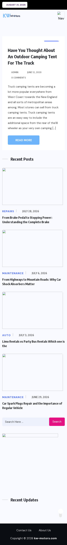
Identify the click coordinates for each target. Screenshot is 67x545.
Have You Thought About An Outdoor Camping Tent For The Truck (32, 56)
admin (14, 72)
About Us (45, 530)
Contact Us (23, 530)
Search (56, 421)
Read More (23, 140)
